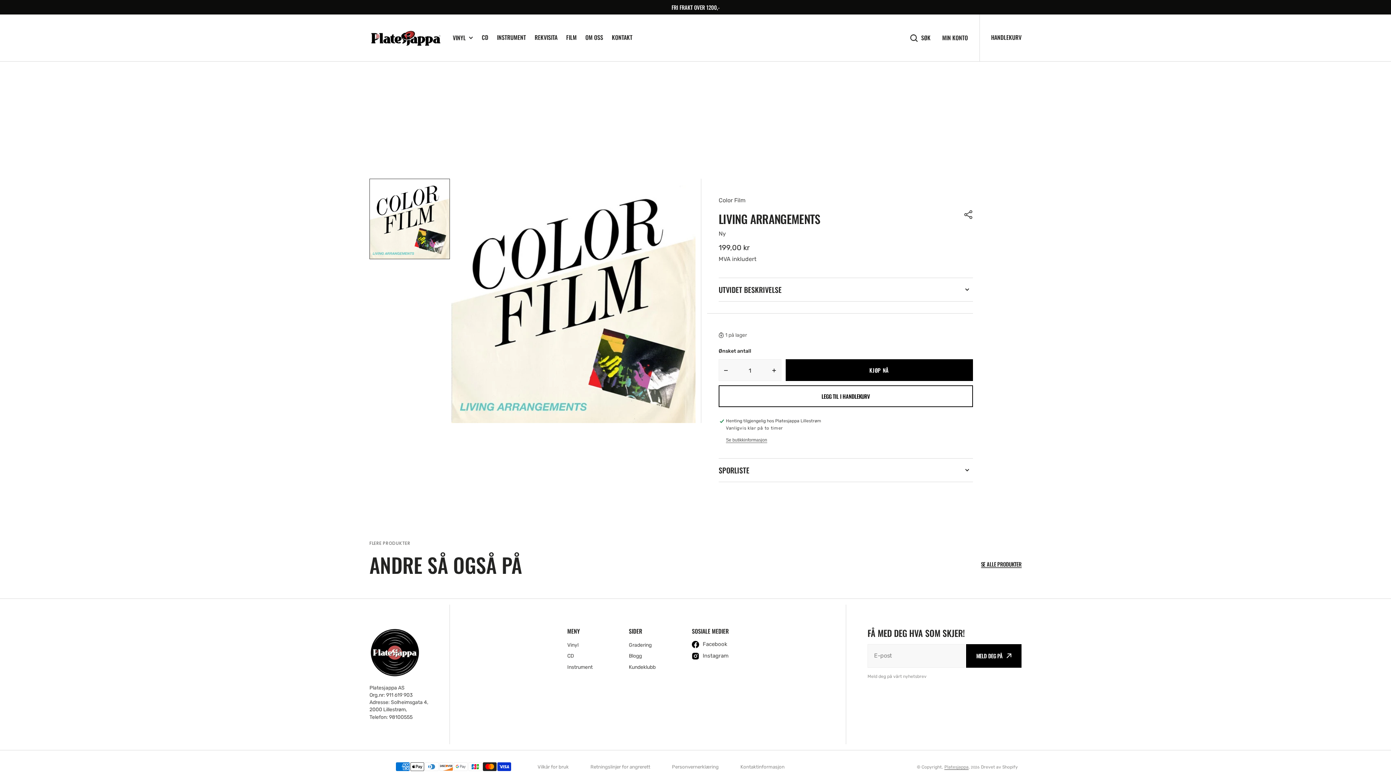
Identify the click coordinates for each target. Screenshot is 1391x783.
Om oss (594, 37)
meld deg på (989, 656)
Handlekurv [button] (1006, 37)
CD (485, 37)
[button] (968, 214)
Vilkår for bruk (553, 767)
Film (571, 37)
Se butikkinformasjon (746, 440)
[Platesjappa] (405, 38)
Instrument (511, 37)
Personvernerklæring (695, 767)
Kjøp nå (879, 370)
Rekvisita (546, 37)
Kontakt (622, 37)
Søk (926, 38)
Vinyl (459, 38)
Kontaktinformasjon (762, 767)
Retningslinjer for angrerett (620, 767)
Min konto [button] (955, 38)
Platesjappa (956, 767)
